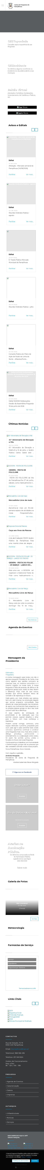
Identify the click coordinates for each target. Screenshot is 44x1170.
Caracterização (13, 1086)
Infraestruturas (13, 1113)
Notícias (10, 1118)
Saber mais (22, 868)
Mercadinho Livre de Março (21, 593)
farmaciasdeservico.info (27, 988)
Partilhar (12, 174)
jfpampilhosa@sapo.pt (20, 1049)
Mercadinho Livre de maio (20, 500)
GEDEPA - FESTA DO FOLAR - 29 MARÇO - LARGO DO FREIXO (21, 565)
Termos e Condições (26, 1157)
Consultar (31, 52)
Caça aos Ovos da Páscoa (20, 530)
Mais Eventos (32, 647)
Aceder (22, 796)
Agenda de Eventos (15, 1081)
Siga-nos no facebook (22, 772)
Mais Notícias (32, 620)
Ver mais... (30, 174)
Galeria (10, 1090)
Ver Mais (34, 919)
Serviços (10, 1122)
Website (22, 101)
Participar (31, 77)
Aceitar (34, 1160)
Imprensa (11, 1095)
